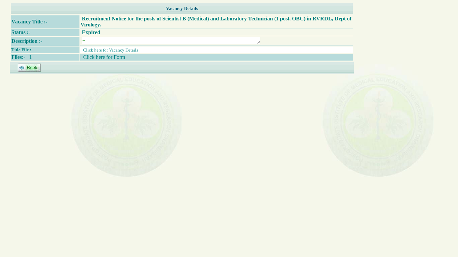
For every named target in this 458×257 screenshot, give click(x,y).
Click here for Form (104, 57)
